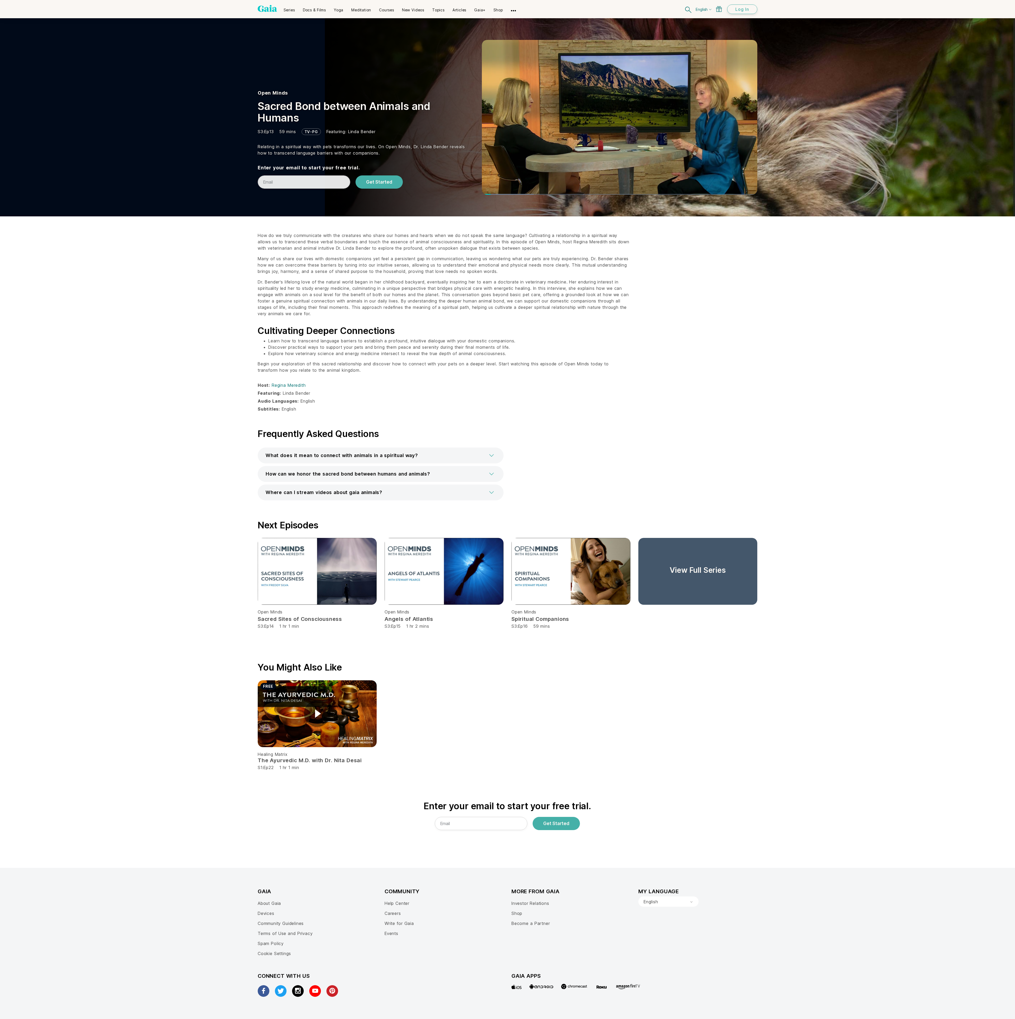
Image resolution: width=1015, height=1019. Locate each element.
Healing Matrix (272, 754)
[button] (381, 455)
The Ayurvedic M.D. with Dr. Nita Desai (310, 760)
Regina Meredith (289, 385)
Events (391, 933)
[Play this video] (317, 713)
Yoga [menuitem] (338, 10)
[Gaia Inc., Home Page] (267, 8)
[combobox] (668, 901)
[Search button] (689, 9)
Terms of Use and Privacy (285, 933)
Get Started (379, 182)
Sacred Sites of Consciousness (300, 619)
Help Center (397, 903)
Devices (266, 913)
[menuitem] (289, 8)
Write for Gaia (399, 923)
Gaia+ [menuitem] (480, 10)
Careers (393, 913)
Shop (516, 913)
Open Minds (273, 93)
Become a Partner (530, 923)
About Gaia (269, 903)
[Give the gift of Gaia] (719, 9)
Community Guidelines (281, 923)
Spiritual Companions (540, 619)
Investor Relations (530, 903)
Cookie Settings (274, 953)
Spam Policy (271, 943)
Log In (742, 9)
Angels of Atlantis (409, 619)
